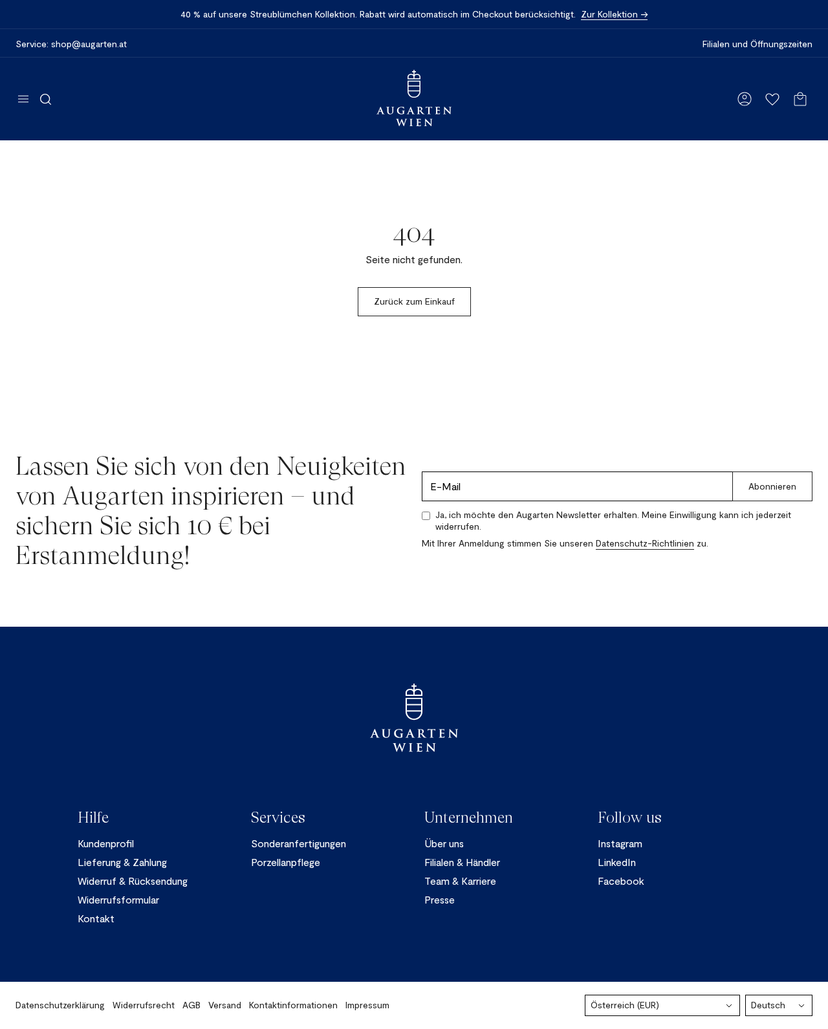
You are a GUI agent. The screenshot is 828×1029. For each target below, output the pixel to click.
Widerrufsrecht (144, 1004)
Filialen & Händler (462, 862)
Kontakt (96, 918)
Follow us (630, 817)
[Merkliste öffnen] (772, 99)
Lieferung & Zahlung (122, 862)
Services (278, 817)
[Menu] (23, 99)
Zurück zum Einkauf (414, 301)
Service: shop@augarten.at (71, 44)
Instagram (620, 843)
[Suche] (45, 99)
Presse (439, 899)
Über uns (444, 843)
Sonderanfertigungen (298, 843)
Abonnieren (772, 486)
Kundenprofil (106, 843)
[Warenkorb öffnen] (800, 99)
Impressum (367, 1004)
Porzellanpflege (285, 862)
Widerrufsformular (118, 899)
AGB (191, 1004)
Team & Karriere (460, 880)
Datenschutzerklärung (60, 1004)
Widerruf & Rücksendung (133, 880)
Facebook (621, 880)
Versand (224, 1004)
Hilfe (93, 817)
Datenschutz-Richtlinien (645, 542)
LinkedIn (617, 862)
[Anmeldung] (744, 99)
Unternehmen (468, 817)
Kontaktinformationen (293, 1004)
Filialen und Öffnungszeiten (757, 44)
